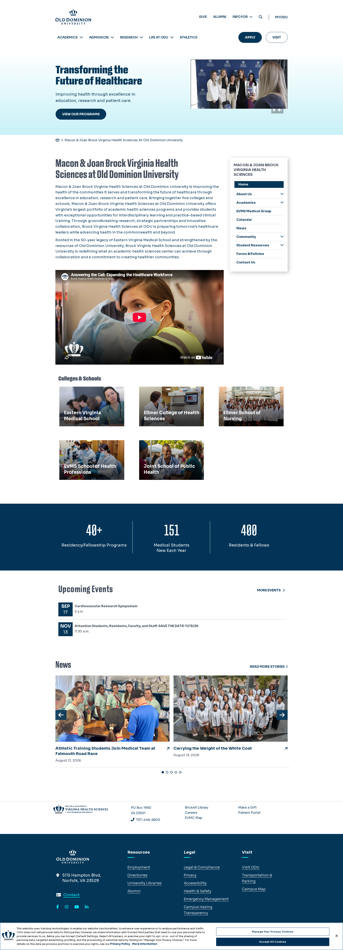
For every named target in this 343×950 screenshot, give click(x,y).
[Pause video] (274, 110)
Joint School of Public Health (167, 444)
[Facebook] (57, 907)
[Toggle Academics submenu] (282, 202)
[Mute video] (280, 110)
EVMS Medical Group (253, 211)
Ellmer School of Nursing (242, 391)
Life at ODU (158, 37)
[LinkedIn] (87, 907)
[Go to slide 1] (163, 772)
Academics (67, 37)
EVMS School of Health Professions (82, 447)
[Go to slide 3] (171, 772)
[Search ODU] (260, 17)
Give (203, 17)
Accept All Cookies (272, 941)
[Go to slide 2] (167, 772)
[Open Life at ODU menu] (172, 37)
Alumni (219, 17)
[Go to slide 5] (180, 772)
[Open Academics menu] (81, 37)
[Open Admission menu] (112, 37)
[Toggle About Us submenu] (282, 194)
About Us (244, 194)
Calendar (244, 220)
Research (129, 37)
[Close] (336, 935)
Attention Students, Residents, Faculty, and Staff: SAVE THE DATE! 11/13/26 (136, 626)
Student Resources (252, 245)
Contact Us (245, 262)
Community (246, 237)
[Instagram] (66, 907)
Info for (240, 17)
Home (243, 184)
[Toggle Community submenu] (282, 236)
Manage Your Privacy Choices (273, 931)
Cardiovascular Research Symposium (106, 606)
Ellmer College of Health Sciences (171, 391)
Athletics (189, 37)
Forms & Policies (250, 254)
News (241, 228)
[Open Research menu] (141, 37)
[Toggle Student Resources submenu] (282, 245)
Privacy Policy (120, 944)
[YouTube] (76, 907)
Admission (99, 37)
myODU (281, 17)
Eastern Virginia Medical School (90, 391)
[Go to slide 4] (176, 772)
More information (144, 944)
